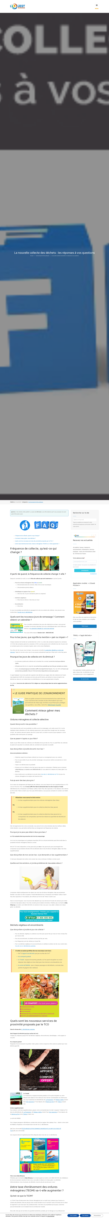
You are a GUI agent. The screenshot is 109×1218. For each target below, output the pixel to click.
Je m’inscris (84, 570)
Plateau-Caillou (59, 1100)
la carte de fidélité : (24, 965)
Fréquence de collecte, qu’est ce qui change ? (27, 536)
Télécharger (84, 626)
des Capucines (30, 1102)
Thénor (60, 1102)
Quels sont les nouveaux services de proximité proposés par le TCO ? (34, 541)
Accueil (31, 255)
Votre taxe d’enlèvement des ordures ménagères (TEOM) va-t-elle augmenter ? (37, 544)
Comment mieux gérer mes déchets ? (25, 538)
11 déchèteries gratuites (28, 1029)
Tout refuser (85, 1215)
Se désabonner (93, 573)
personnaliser (50, 1216)
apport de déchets (29, 953)
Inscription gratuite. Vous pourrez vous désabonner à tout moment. (84, 566)
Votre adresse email (78, 558)
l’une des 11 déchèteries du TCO (50, 774)
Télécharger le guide (54, 705)
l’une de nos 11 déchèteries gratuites (25, 946)
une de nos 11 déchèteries (25, 612)
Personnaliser (97, 1215)
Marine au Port (50, 1102)
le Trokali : (21, 960)
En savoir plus (85, 679)
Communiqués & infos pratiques (42, 255)
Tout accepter (73, 1215)
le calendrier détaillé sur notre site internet (42, 628)
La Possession (49, 1100)
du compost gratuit (24, 957)
